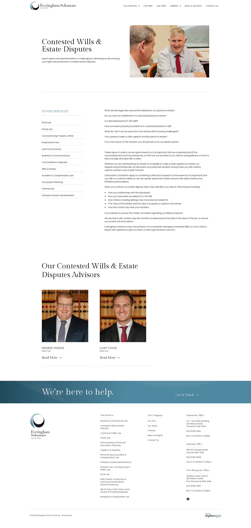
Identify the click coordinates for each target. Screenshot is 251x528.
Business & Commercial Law (114, 421)
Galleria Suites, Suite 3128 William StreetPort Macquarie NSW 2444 (198, 479)
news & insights (193, 6)
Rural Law (105, 474)
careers (174, 6)
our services (130, 6)
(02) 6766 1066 (193, 431)
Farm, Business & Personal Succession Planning (113, 443)
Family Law (105, 438)
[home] (53, 6)
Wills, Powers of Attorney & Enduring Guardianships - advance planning (113, 482)
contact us (212, 6)
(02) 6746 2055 (193, 457)
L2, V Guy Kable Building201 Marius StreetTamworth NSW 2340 (197, 424)
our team (161, 6)
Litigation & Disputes (110, 450)
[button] (131, 6)
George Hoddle (53, 348)
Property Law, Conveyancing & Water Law (115, 468)
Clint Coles (108, 348)
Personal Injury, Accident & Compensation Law (113, 456)
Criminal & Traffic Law (110, 433)
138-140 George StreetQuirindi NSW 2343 (197, 451)
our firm (147, 6)
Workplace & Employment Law (114, 497)
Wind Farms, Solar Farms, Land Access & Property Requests (115, 490)
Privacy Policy (67, 515)
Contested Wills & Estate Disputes (112, 427)
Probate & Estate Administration (115, 462)
